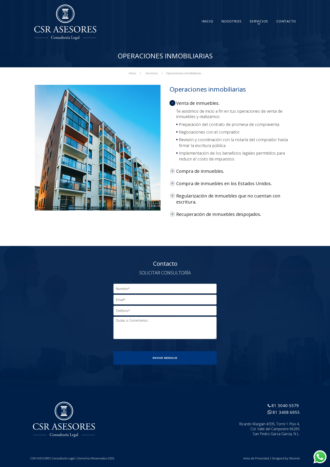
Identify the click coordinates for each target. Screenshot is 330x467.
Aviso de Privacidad (256, 458)
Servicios (153, 73)
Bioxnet (295, 458)
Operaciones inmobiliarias (183, 73)
